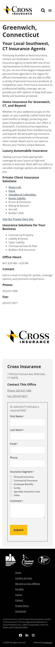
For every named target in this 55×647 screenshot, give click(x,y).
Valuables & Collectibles (23, 194)
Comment (16, 501)
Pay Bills (19, 589)
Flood (12, 191)
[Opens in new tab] (20, 635)
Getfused (48, 642)
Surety (17, 488)
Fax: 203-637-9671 (17, 396)
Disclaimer (20, 611)
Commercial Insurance (25, 480)
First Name (17, 416)
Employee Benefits (23, 484)
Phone (13, 457)
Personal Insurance (24, 477)
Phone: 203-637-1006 (19, 390)
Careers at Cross (23, 578)
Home (18, 572)
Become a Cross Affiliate (27, 583)
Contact (19, 600)
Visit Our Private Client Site (18, 219)
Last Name (17, 430)
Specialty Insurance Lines (27, 491)
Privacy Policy (22, 605)
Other (17, 495)
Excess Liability (17, 198)
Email (14, 444)
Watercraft (15, 187)
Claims (18, 594)
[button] (50, 10)
